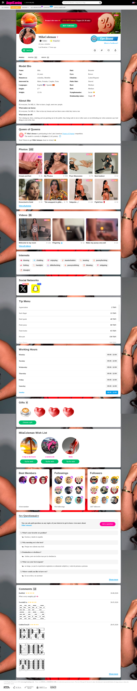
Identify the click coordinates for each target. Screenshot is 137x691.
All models (5, 7)
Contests (47, 7)
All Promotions (36, 7)
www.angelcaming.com (27, 682)
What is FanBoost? (111, 43)
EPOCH (43, 682)
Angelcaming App (59, 7)
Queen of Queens (68, 134)
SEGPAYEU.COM (51, 682)
